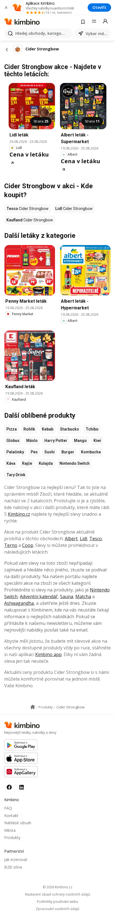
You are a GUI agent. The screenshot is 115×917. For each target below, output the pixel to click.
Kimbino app (48, 654)
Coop (27, 545)
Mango (80, 440)
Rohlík (29, 429)
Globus (13, 440)
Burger (67, 452)
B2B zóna (13, 867)
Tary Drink (15, 475)
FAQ (8, 808)
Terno (10, 545)
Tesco (95, 538)
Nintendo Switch (74, 463)
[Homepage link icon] (32, 707)
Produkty (12, 837)
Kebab (47, 429)
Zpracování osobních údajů (57, 909)
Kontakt (11, 815)
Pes (34, 452)
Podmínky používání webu (57, 901)
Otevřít (99, 7)
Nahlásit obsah (17, 822)
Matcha (83, 596)
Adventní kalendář (39, 596)
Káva (10, 463)
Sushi (49, 452)
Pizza (11, 429)
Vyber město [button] (97, 33)
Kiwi (97, 440)
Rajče (27, 463)
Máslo (32, 440)
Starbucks (69, 429)
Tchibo (92, 429)
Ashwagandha (19, 603)
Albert (71, 538)
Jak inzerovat (15, 859)
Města (10, 830)
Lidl (83, 538)
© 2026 (57, 887)
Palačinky (15, 452)
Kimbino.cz (19, 514)
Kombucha (91, 452)
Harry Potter (55, 440)
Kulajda (46, 463)
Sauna (66, 596)
